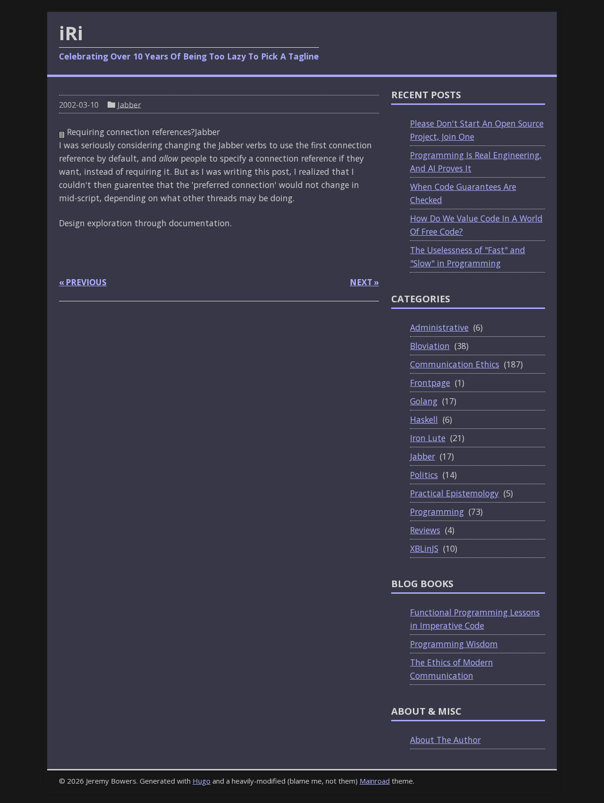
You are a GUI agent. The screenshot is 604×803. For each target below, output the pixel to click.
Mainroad (375, 781)
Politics (424, 474)
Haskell (424, 419)
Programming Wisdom (454, 643)
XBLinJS (424, 548)
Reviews (425, 530)
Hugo (201, 781)
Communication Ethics (454, 364)
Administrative (439, 327)
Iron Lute (427, 438)
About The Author (445, 739)
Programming (437, 511)
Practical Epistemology (454, 493)
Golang (423, 401)
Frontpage (430, 382)
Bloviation (430, 345)
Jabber (129, 104)
